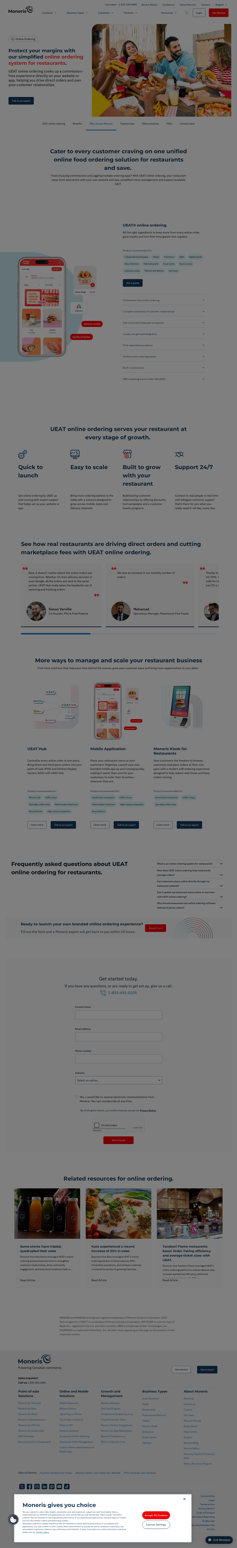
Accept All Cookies (156, 1515)
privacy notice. (42, 1532)
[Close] (184, 1499)
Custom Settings (156, 1524)
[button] (13, 1519)
